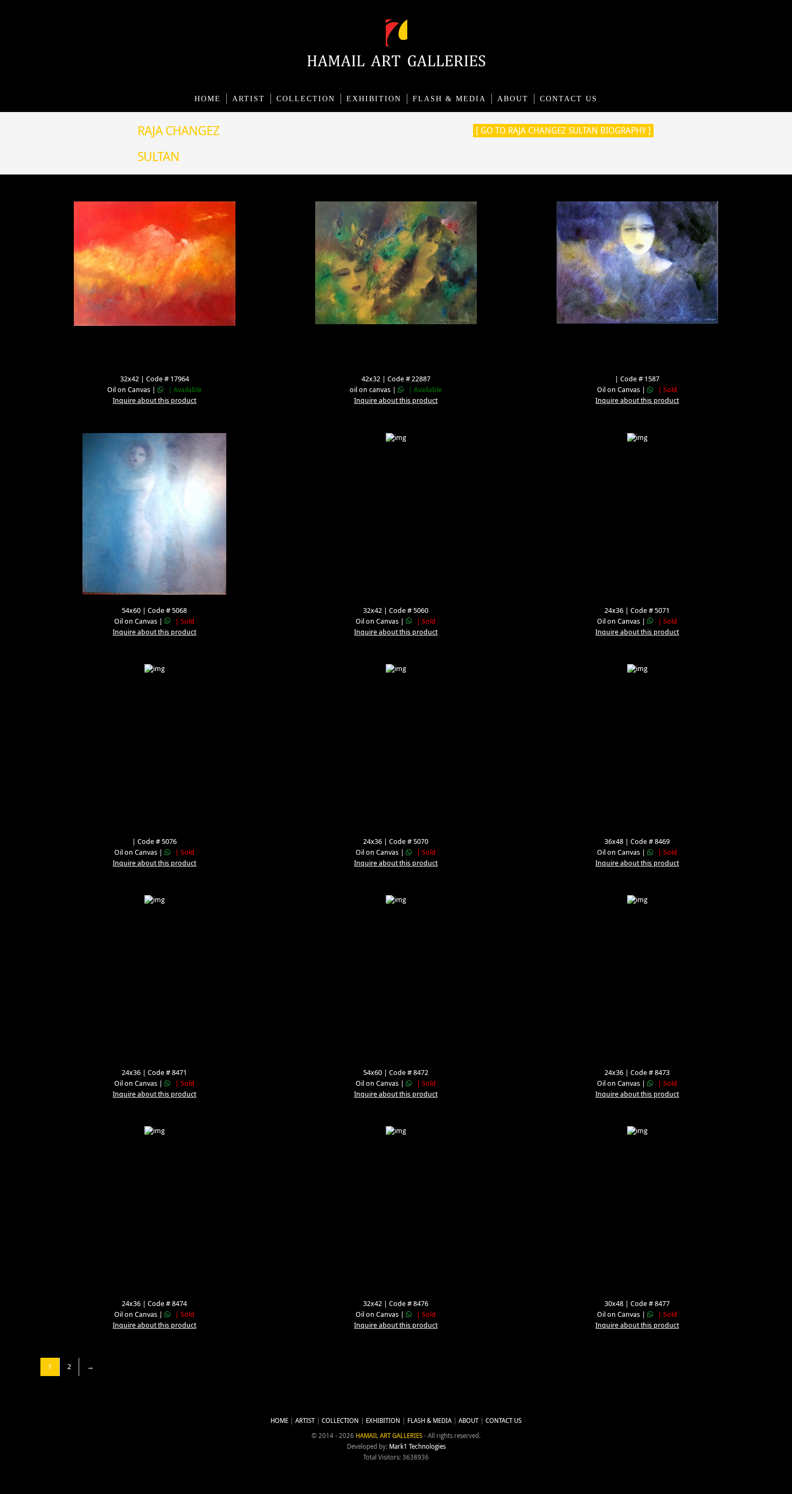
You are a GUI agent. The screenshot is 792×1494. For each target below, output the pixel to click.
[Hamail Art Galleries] (396, 63)
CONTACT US (569, 99)
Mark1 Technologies (417, 1446)
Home (207, 99)
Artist (248, 99)
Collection (305, 99)
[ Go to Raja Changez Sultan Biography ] (563, 130)
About (513, 99)
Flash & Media (449, 99)
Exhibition (373, 99)
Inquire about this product (154, 400)
